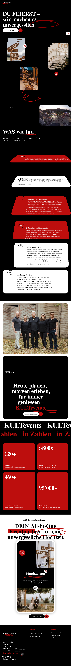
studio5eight (17, 651)
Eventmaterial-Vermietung (38, 199)
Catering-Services (34, 247)
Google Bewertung (9, 659)
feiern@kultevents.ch (37, 633)
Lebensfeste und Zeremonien (37, 228)
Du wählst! (24, 178)
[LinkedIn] (10, 656)
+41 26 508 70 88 (36, 636)
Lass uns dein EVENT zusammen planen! (8, 645)
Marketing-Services (24, 274)
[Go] (68, 33)
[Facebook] (8, 656)
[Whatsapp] (3, 656)
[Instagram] (5, 656)
